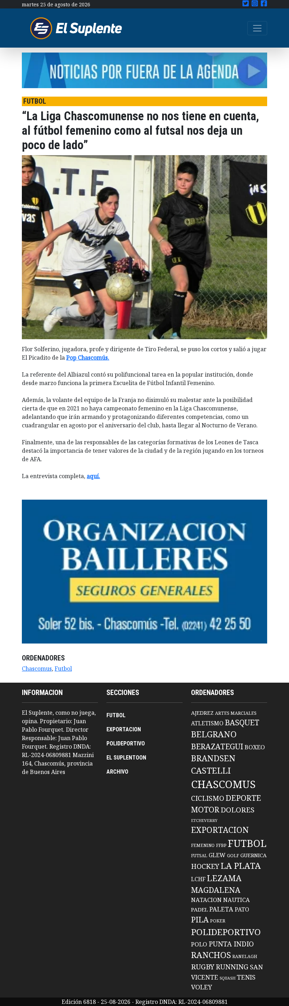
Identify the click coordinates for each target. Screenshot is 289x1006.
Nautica (236, 900)
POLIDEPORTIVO (125, 743)
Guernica (253, 855)
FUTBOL (115, 715)
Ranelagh (244, 956)
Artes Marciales (236, 713)
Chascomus (37, 668)
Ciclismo (207, 798)
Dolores (237, 810)
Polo (199, 944)
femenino (203, 845)
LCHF (198, 879)
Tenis (246, 977)
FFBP (221, 845)
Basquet (242, 722)
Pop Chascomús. (87, 357)
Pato (242, 909)
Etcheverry (204, 820)
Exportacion (220, 829)
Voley (201, 986)
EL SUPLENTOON (126, 757)
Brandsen (213, 758)
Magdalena (215, 890)
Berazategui (217, 746)
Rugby (202, 966)
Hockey (205, 866)
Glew (217, 855)
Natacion (206, 900)
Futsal (199, 855)
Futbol (63, 668)
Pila (200, 919)
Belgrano (213, 734)
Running (232, 966)
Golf (233, 856)
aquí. (93, 476)
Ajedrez (202, 712)
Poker (217, 921)
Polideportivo (226, 932)
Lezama (224, 878)
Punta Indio (231, 944)
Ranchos (211, 955)
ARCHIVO (117, 771)
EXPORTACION (123, 729)
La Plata (241, 865)
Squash (227, 978)
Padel (199, 909)
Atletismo (207, 723)
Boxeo (255, 747)
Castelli (211, 770)
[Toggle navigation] (257, 28)
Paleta (221, 909)
